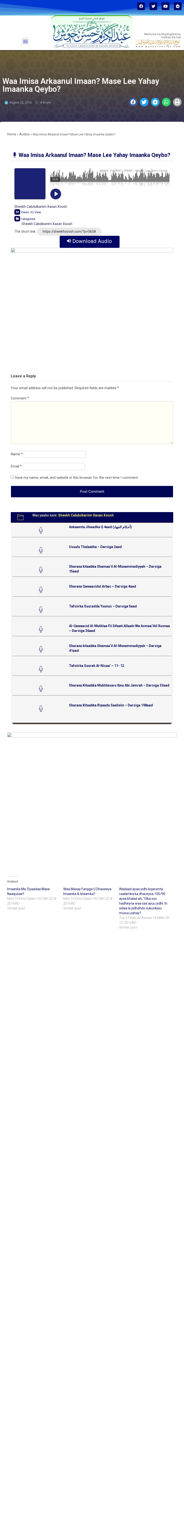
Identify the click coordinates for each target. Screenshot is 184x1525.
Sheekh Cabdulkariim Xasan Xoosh (40, 206)
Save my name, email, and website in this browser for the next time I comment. (76, 478)
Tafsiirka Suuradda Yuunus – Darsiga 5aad (103, 606)
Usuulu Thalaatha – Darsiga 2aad (95, 547)
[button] (25, 41)
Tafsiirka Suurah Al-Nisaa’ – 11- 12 (96, 666)
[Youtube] (165, 6)
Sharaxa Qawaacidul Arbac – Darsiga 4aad (102, 586)
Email (16, 466)
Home (11, 134)
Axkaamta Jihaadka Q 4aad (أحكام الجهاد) (100, 527)
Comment (20, 398)
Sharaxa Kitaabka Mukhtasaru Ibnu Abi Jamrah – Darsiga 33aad (119, 685)
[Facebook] (141, 6)
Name (17, 454)
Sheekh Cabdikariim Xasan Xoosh (47, 224)
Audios (24, 134)
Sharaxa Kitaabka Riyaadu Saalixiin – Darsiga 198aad (111, 705)
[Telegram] (178, 6)
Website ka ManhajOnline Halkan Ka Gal (162, 35)
